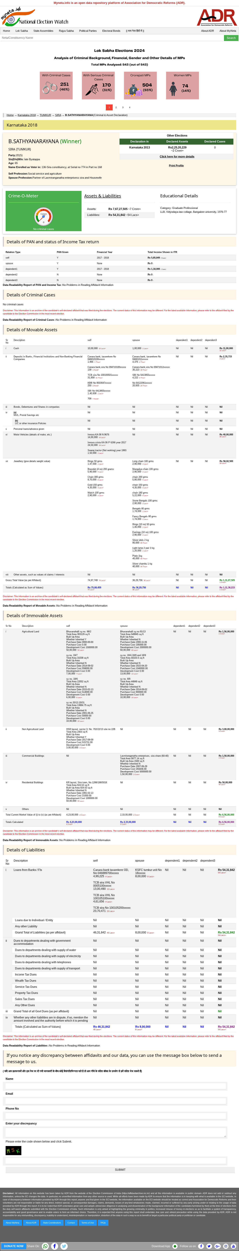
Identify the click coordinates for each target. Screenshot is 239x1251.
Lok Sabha (22, 30)
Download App (161, 1246)
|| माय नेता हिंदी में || (135, 30)
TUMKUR (45, 115)
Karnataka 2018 (27, 115)
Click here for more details (177, 156)
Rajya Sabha (66, 30)
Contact (71, 1223)
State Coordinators (52, 1223)
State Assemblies (43, 30)
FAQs (103, 1223)
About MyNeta (228, 30)
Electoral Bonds (111, 30)
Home (6, 30)
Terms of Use (88, 1223)
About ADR (207, 30)
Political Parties (88, 30)
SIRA (58, 115)
